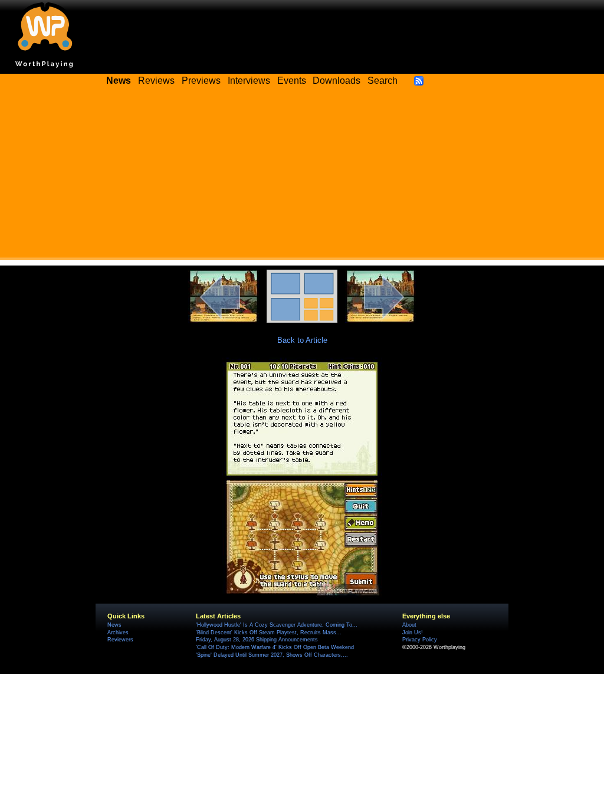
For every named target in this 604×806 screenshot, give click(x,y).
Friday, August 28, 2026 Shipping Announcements (257, 640)
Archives (118, 632)
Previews (201, 81)
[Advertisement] (302, 177)
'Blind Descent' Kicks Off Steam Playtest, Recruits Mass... (269, 632)
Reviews (156, 81)
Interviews (249, 81)
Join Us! (412, 632)
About (409, 625)
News (114, 625)
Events (291, 81)
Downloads (336, 81)
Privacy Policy (419, 640)
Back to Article (302, 340)
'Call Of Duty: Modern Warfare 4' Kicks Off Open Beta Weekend (275, 647)
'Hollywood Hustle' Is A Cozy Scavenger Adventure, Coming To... (276, 625)
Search (382, 81)
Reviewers (120, 640)
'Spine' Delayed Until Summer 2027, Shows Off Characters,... (272, 655)
